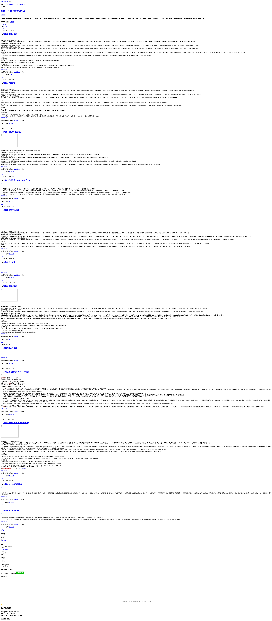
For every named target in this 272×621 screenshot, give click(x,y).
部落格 (5, 26)
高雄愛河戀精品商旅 (11, 210)
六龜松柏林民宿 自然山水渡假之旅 (17, 180)
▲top (2, 77)
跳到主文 (3, 15)
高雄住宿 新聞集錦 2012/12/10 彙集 (16, 372)
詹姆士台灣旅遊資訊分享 (13, 11)
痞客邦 (15, 72)
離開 (8, 618)
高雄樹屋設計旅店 (10, 34)
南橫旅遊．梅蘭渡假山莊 (12, 484)
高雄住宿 (11, 74)
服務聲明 (149, 601)
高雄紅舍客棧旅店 (10, 286)
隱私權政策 (144, 601)
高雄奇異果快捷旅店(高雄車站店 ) (16, 423)
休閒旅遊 (12, 22)
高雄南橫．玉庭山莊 (11, 510)
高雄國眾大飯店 (9, 262)
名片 (4, 28)
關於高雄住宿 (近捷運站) (12, 132)
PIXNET (125, 601)
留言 (18, 72)
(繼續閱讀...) (4, 69)
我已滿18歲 (3, 618)
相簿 (4, 24)
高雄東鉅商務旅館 (10, 348)
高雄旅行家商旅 (9, 83)
